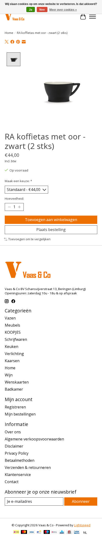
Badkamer (14, 389)
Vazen (10, 318)
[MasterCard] (24, 532)
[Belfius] (54, 532)
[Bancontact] (39, 532)
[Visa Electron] (77, 532)
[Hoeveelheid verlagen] (9, 207)
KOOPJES (13, 332)
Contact (12, 481)
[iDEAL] (16, 532)
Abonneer (81, 501)
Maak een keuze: (18, 181)
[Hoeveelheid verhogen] (19, 207)
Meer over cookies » (63, 9)
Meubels (12, 325)
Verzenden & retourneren (28, 467)
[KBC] (62, 532)
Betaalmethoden (19, 460)
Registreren (15, 407)
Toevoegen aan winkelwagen (51, 219)
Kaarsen (12, 360)
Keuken (11, 346)
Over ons (13, 432)
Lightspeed (82, 525)
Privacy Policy (16, 453)
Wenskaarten (17, 382)
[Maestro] (47, 532)
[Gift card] (69, 532)
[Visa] (31, 532)
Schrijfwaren (16, 339)
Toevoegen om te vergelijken (29, 239)
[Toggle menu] (92, 16)
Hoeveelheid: (14, 198)
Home (9, 33)
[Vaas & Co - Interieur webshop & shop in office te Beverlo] (14, 16)
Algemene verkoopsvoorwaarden (34, 439)
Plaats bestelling (51, 229)
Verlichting (14, 353)
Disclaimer (14, 446)
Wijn (9, 375)
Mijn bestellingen (20, 414)
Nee (42, 9)
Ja (30, 9)
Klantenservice (18, 474)
